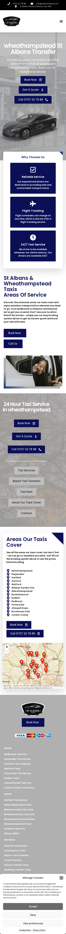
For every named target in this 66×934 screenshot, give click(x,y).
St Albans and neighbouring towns (33, 66)
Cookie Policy (25, 930)
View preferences (33, 923)
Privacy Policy (39, 930)
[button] (61, 877)
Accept (33, 906)
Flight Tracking (33, 211)
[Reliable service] (33, 170)
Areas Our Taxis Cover (26, 542)
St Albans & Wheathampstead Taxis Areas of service (27, 286)
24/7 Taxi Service (33, 244)
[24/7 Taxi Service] (33, 237)
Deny (33, 915)
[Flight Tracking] (33, 204)
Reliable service (33, 177)
